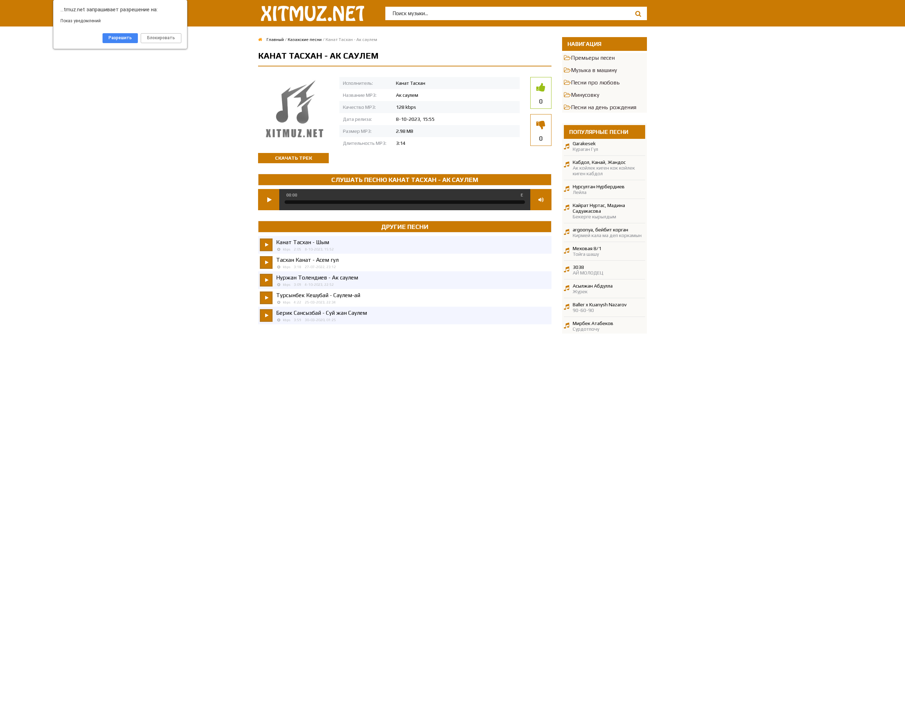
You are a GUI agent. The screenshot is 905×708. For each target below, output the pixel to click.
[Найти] (638, 13)
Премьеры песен (593, 57)
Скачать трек (293, 158)
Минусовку (585, 95)
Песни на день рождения (603, 107)
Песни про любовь (595, 82)
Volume (540, 199)
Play (268, 199)
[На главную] (311, 13)
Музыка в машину (594, 70)
